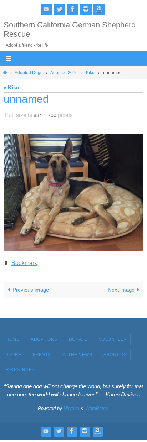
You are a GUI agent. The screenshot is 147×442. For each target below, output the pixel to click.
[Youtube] (46, 9)
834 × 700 (45, 115)
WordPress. (97, 404)
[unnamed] (73, 191)
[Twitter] (59, 9)
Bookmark (24, 260)
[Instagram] (86, 9)
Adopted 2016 (64, 72)
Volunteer (113, 335)
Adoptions (44, 335)
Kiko (90, 72)
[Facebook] (72, 9)
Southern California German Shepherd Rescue (70, 29)
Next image (121, 286)
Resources (20, 365)
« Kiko (11, 87)
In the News (77, 350)
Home (12, 335)
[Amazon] (99, 9)
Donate (78, 335)
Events (42, 350)
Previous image (30, 286)
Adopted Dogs (28, 72)
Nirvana (71, 404)
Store (13, 350)
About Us (115, 350)
